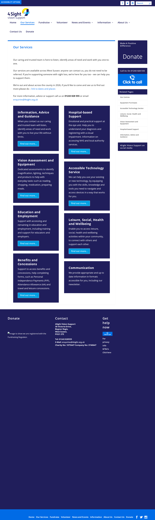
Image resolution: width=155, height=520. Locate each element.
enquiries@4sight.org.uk (25, 99)
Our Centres (125, 97)
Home (13, 22)
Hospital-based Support (129, 129)
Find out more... (28, 143)
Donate (30, 31)
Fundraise (44, 22)
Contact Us (16, 31)
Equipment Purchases (128, 103)
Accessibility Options (10, 2)
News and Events (81, 22)
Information (104, 22)
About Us (123, 22)
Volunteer (62, 22)
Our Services (27, 22)
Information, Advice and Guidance (129, 136)
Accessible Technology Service (131, 108)
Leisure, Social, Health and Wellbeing (130, 115)
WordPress (54, 512)
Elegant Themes (27, 512)
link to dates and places (43, 88)
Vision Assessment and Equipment (129, 123)
